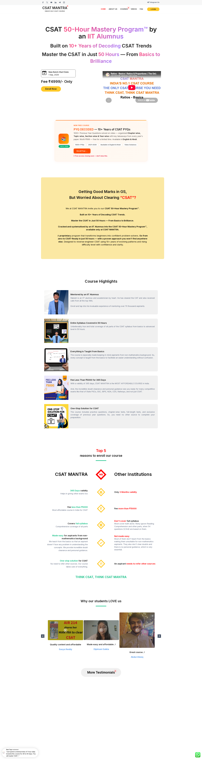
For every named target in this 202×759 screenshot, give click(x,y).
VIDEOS (134, 9)
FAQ (141, 9)
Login (153, 9)
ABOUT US (113, 9)
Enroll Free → (82, 151)
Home (103, 9)
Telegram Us (154, 2)
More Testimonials (101, 672)
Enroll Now (51, 89)
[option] (65, 636)
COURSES (124, 9)
